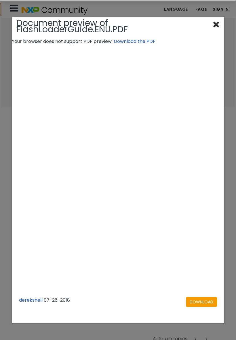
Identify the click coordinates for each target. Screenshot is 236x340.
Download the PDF (134, 41)
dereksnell (31, 300)
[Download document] (201, 302)
